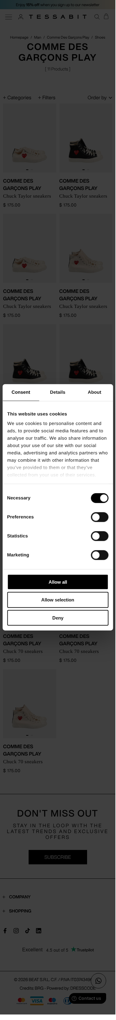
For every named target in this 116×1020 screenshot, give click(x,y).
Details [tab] (58, 392)
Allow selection (57, 599)
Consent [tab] (20, 392)
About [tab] (94, 392)
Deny (57, 617)
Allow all (58, 581)
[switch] (99, 517)
